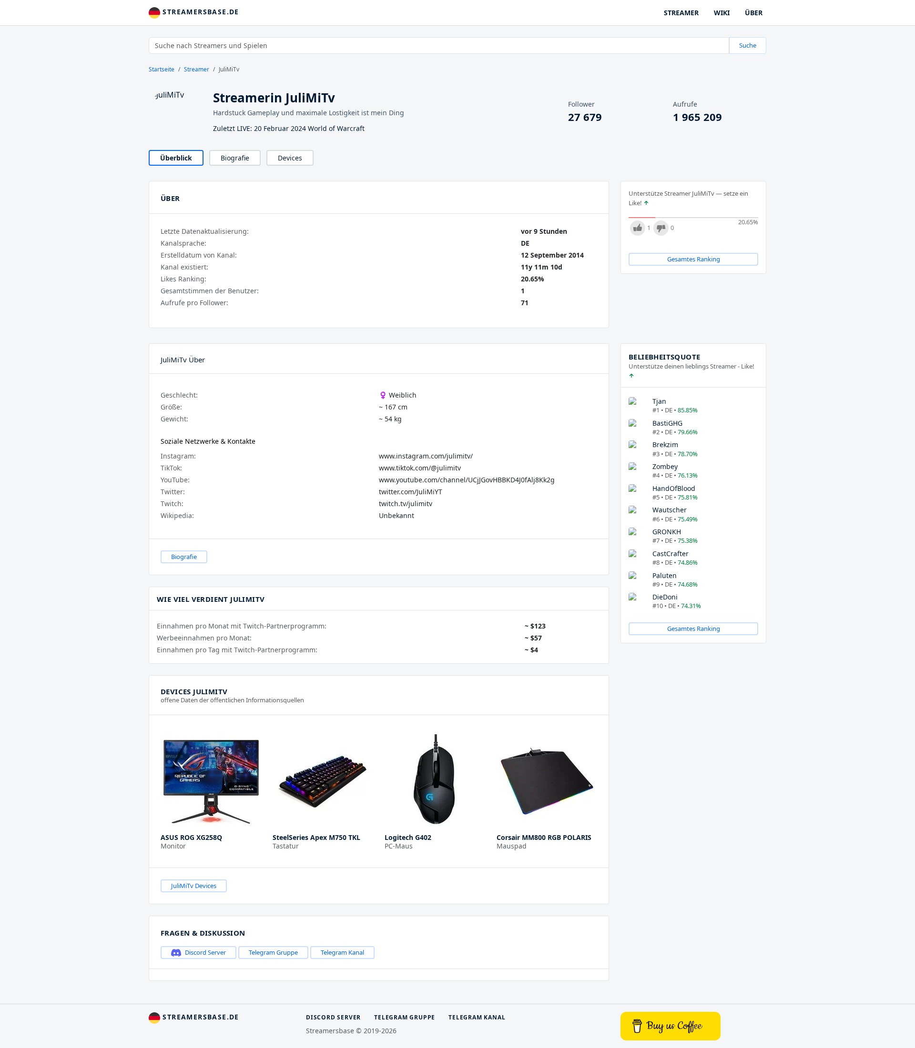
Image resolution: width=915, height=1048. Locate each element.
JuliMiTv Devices (193, 885)
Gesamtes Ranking (693, 259)
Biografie (235, 157)
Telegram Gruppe (273, 952)
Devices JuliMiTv (194, 691)
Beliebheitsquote (664, 356)
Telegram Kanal (342, 952)
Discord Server (205, 952)
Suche (747, 45)
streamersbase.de (199, 11)
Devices (290, 157)
